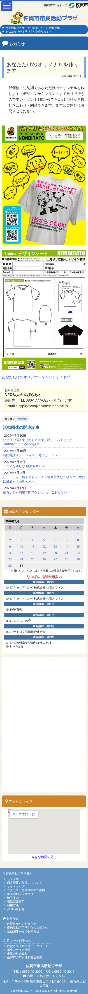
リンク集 (13, 879)
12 (44, 546)
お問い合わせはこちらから (45, 976)
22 (78, 553)
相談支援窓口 (16, 901)
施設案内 (13, 898)
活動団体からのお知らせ (23, 931)
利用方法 (13, 905)
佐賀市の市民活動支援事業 (24, 957)
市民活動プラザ (15, 28)
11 (32, 546)
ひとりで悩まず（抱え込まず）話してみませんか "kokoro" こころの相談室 (37, 442)
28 (66, 559)
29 (78, 559)
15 (78, 546)
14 (66, 546)
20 (55, 553)
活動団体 (54, 28)
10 (21, 546)
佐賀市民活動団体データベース (27, 946)
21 (66, 553)
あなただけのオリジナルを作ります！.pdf (36, 376)
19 (44, 553)
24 (21, 559)
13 (55, 546)
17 (21, 553)
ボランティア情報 (18, 950)
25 (32, 559)
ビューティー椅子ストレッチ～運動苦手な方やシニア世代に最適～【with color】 (44, 479)
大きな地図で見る (44, 857)
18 (32, 553)
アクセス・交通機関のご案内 (26, 890)
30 (10, 565)
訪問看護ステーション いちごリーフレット (33, 455)
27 (55, 559)
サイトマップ (16, 886)
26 (44, 559)
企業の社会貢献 (17, 953)
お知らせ (36, 28)
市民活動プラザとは (20, 894)
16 (10, 553)
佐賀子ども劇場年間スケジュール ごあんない (35, 492)
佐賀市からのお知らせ (21, 923)
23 (10, 559)
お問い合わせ (16, 909)
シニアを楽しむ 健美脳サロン (24, 466)
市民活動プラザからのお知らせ (27, 927)
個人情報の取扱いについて (24, 882)
